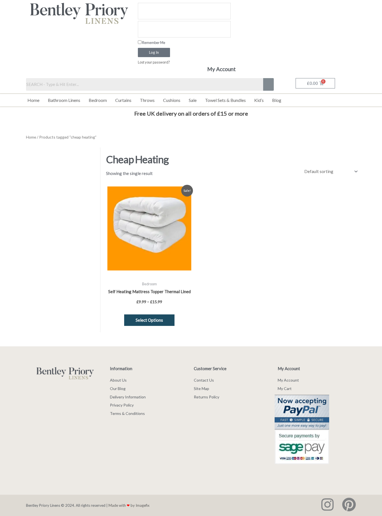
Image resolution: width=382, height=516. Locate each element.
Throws (147, 100)
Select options (149, 320)
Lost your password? (154, 62)
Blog (276, 100)
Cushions (171, 100)
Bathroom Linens (64, 100)
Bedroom (98, 100)
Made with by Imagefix (129, 505)
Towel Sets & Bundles (225, 100)
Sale (193, 100)
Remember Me (153, 42)
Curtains (123, 100)
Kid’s (259, 100)
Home (33, 100)
